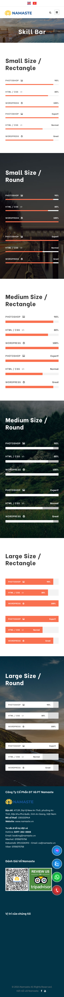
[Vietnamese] (35, 3)
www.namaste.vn (24, 821)
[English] (29, 3)
